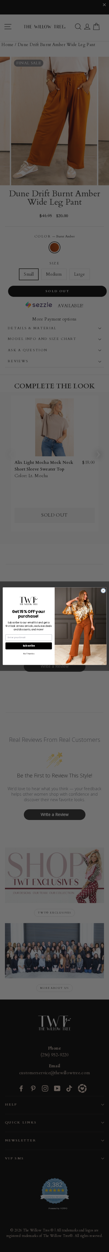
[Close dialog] (103, 590)
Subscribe (28, 645)
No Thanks (28, 653)
